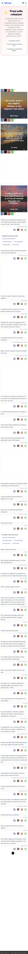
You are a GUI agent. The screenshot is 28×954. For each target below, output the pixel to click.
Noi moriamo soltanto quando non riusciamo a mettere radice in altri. (13, 426)
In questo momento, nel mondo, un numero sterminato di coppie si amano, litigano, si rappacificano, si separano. (12, 714)
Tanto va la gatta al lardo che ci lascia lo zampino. (12, 827)
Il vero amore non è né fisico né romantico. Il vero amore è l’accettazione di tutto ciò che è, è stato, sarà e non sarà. (14, 398)
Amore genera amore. (6, 523)
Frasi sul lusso (15, 244)
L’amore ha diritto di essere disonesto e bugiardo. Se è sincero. (11, 498)
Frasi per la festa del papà (8, 238)
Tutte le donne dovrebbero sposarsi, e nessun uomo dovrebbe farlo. (13, 561)
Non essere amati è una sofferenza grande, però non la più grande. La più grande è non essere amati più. (14, 802)
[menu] (2, 3)
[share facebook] (2, 90)
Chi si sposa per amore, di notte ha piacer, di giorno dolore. (13, 699)
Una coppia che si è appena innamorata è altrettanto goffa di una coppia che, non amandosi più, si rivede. (12, 685)
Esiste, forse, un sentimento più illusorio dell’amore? (12, 511)
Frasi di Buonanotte (7, 241)
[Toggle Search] (25, 3)
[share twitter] (5, 90)
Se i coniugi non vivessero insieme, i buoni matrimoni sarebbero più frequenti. (12, 658)
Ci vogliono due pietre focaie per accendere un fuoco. (14, 413)
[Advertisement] (14, 73)
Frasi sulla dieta (6, 244)
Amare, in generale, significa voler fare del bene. (12, 671)
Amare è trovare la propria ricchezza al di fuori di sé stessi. (14, 352)
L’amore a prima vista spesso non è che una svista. (13, 787)
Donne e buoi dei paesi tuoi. (8, 549)
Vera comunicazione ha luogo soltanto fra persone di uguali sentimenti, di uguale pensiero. (12, 617)
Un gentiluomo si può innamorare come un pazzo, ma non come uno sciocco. (12, 774)
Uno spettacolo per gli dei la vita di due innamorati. (12, 339)
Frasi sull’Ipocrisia (18, 241)
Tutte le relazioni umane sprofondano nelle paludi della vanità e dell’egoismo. (12, 439)
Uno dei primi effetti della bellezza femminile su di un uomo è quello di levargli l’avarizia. (14, 743)
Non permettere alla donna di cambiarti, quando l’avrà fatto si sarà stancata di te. (14, 484)
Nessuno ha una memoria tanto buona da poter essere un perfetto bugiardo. (13, 252)
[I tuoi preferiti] (23, 3)
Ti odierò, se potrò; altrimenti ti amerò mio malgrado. (13, 297)
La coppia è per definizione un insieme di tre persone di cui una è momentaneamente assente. (14, 574)
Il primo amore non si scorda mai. (10, 815)
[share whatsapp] (12, 90)
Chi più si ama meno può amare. (9, 630)
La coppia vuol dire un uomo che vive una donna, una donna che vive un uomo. (12, 310)
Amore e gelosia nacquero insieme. (10, 586)
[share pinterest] (8, 90)
